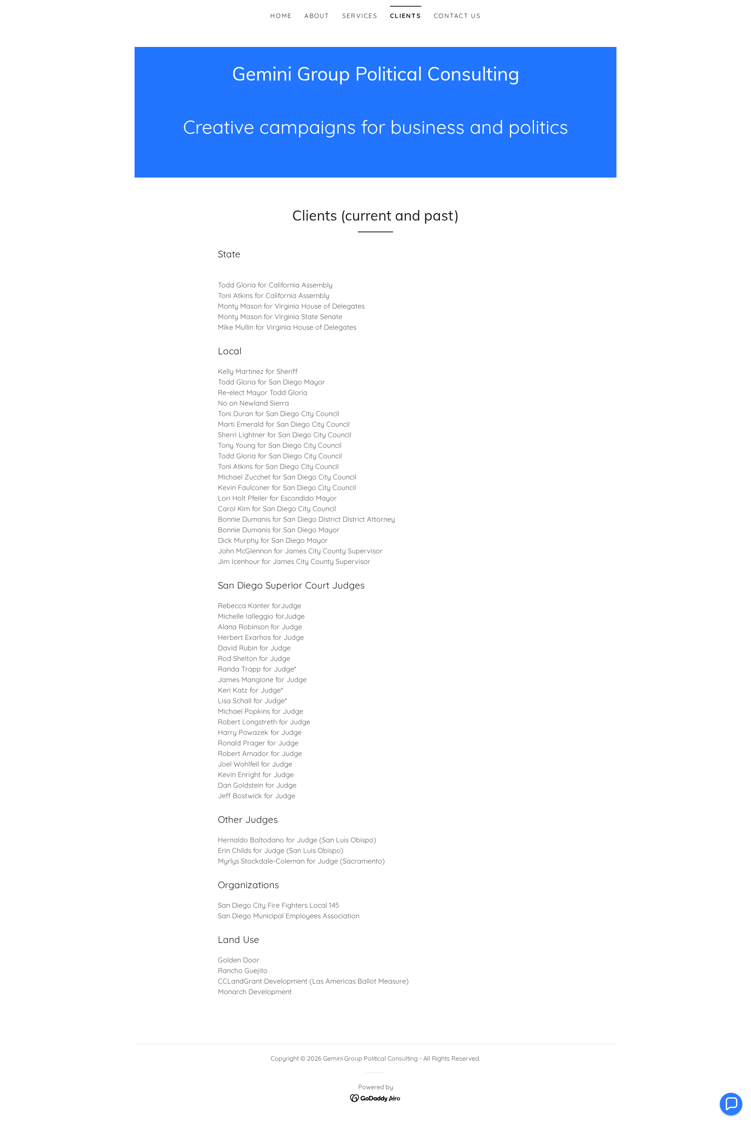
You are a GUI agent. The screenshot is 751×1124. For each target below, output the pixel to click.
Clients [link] (405, 16)
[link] (375, 78)
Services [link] (359, 16)
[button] (731, 1104)
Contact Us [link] (457, 16)
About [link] (316, 16)
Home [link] (281, 16)
